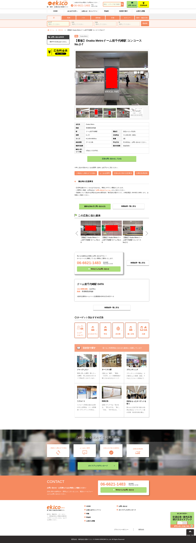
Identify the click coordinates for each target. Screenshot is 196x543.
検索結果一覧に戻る (128, 206)
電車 (68, 18)
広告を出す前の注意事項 (123, 173)
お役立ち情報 (140, 11)
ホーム (52, 30)
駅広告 (61, 30)
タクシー (127, 18)
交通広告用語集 (142, 173)
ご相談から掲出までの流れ (86, 173)
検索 (146, 23)
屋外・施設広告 (142, 18)
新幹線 (98, 18)
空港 (112, 18)
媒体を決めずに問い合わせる (95, 206)
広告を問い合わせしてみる (112, 159)
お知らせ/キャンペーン (93, 510)
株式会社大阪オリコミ (115, 192)
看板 (76, 36)
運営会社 (141, 529)
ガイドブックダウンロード (127, 510)
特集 (87, 513)
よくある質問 (105, 173)
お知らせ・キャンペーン (89, 11)
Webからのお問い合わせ (100, 269)
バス (83, 18)
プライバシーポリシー (121, 529)
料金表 (106, 11)
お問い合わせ (123, 506)
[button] (76, 75)
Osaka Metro (84, 36)
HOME (55, 11)
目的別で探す (123, 11)
